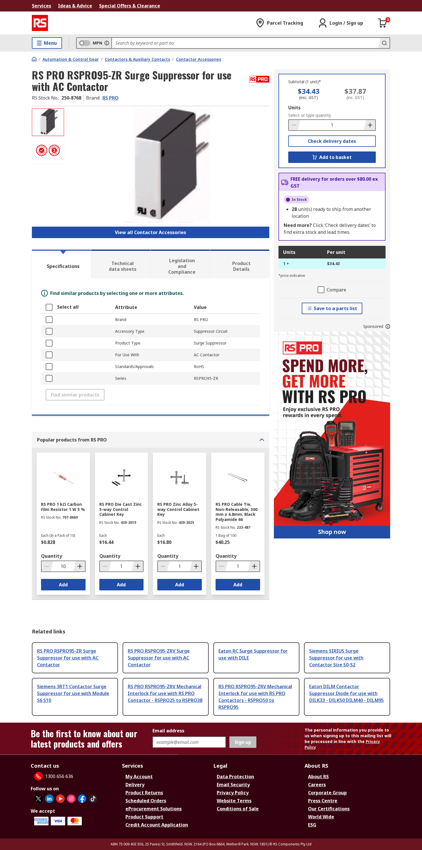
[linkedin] (49, 798)
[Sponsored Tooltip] (388, 326)
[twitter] (38, 798)
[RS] (40, 23)
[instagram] (71, 798)
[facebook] (82, 798)
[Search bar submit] (384, 43)
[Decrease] (294, 125)
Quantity (51, 556)
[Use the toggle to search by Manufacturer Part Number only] (106, 43)
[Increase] (369, 125)
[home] (34, 59)
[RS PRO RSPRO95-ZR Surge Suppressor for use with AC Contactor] (167, 165)
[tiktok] (93, 798)
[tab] (61, 264)
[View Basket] (382, 23)
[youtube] (60, 798)
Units (294, 107)
